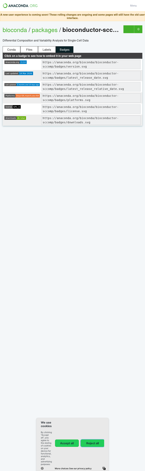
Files (29, 49)
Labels (47, 49)
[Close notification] (141, 16)
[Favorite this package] (128, 29)
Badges (64, 49)
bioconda (15, 29)
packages (45, 29)
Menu (134, 5)
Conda (11, 49)
